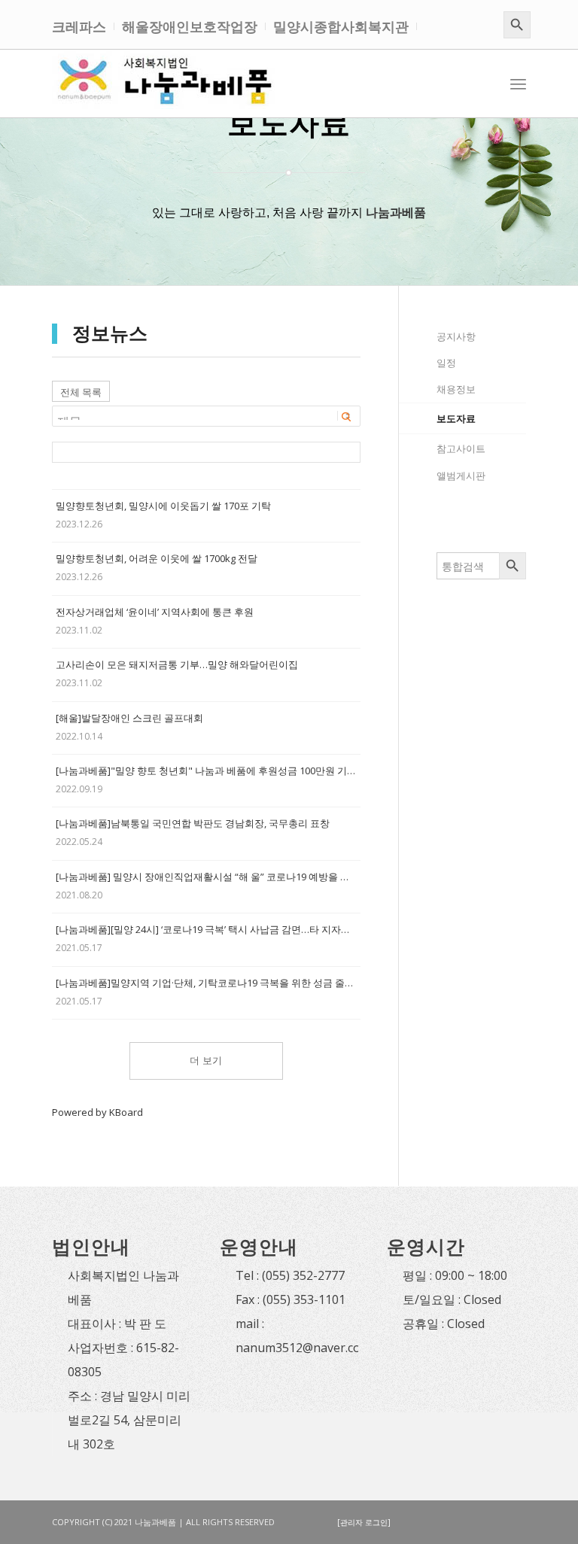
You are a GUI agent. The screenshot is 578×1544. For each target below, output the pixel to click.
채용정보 (456, 389)
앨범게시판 (461, 475)
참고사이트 (461, 448)
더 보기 (206, 1060)
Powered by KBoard (97, 1112)
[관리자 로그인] (364, 1522)
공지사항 (456, 336)
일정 (446, 362)
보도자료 (456, 418)
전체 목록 (81, 392)
